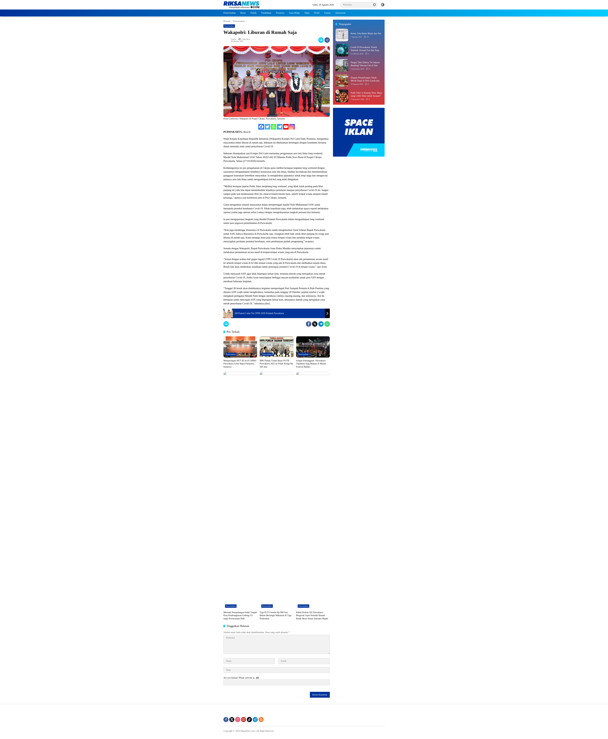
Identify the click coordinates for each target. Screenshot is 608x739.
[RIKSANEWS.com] (241, 4)
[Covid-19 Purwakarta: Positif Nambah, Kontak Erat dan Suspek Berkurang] (342, 50)
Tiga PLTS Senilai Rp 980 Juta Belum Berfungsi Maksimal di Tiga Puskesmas (275, 615)
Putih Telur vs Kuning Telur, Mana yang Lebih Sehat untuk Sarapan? (366, 94)
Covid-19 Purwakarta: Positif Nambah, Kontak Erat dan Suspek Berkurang (366, 49)
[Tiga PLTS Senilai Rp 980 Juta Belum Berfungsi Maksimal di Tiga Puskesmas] (276, 490)
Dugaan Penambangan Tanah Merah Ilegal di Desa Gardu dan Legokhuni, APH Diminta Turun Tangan (365, 79)
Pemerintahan (229, 26)
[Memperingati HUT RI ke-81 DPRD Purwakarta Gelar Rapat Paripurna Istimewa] (240, 347)
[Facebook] (261, 127)
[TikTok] (249, 719)
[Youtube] (286, 127)
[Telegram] (279, 127)
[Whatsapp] (273, 127)
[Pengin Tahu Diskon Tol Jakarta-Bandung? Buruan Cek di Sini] (342, 65)
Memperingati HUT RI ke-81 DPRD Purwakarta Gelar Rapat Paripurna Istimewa (239, 363)
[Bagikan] (327, 40)
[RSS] (261, 719)
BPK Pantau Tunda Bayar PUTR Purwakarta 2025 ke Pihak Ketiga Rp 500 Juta (276, 363)
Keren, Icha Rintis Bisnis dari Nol (366, 33)
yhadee (233, 39)
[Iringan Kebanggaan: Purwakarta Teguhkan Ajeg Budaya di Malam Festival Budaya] (313, 347)
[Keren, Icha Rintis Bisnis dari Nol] (342, 35)
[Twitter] (267, 127)
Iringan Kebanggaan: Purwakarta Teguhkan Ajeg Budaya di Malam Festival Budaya (311, 363)
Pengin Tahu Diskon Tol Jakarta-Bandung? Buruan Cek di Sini (365, 64)
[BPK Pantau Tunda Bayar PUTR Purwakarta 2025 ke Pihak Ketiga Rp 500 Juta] (276, 347)
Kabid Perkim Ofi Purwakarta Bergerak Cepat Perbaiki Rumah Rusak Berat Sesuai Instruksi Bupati (312, 615)
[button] (374, 4)
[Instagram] (292, 127)
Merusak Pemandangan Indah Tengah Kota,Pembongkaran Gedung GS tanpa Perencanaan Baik (240, 615)
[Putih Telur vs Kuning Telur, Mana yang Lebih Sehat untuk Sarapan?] (342, 95)
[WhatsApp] (327, 324)
